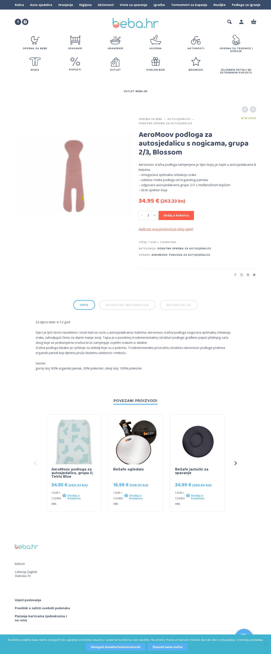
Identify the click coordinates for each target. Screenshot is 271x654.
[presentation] (35, 463)
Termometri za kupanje (189, 5)
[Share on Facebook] (234, 274)
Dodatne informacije (127, 305)
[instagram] (25, 22)
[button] (229, 22)
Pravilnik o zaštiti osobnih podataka (42, 608)
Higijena (85, 5)
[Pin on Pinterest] (246, 274)
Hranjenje (65, 5)
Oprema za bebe (150, 119)
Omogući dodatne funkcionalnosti (115, 647)
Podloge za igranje (246, 5)
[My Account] (241, 22)
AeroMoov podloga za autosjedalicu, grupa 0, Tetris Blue (72, 473)
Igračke (159, 5)
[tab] (84, 306)
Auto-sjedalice (41, 5)
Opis (84, 305)
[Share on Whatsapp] (253, 274)
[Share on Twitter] (240, 274)
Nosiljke (219, 5)
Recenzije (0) (178, 305)
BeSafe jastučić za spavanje (191, 471)
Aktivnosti (106, 5)
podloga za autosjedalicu (189, 254)
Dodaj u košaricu (176, 215)
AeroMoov (159, 254)
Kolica (19, 5)
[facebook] (18, 22)
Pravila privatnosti (177, 639)
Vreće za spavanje (133, 5)
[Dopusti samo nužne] (266, 644)
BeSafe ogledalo (128, 469)
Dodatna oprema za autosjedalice (165, 123)
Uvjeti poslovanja (28, 600)
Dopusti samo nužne (168, 647)
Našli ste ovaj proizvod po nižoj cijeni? (166, 229)
